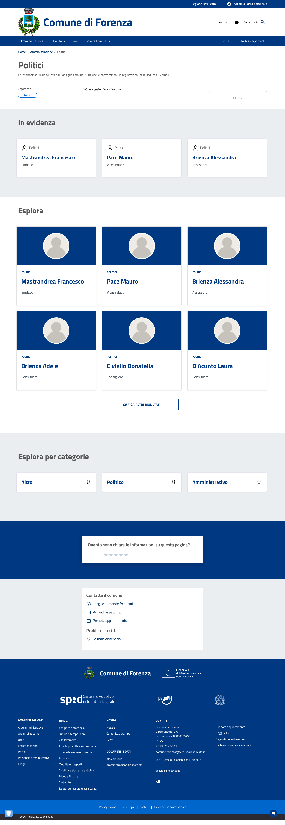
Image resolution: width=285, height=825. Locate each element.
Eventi (110, 740)
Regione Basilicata (203, 4)
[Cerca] (262, 22)
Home (22, 52)
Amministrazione (41, 52)
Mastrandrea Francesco (48, 157)
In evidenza (37, 122)
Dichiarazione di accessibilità (233, 745)
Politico (115, 482)
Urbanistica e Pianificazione (75, 752)
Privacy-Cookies (108, 807)
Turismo (64, 758)
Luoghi (22, 764)
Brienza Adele (39, 365)
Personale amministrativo (34, 758)
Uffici (21, 740)
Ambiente (65, 782)
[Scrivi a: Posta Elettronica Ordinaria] (184, 756)
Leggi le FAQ (223, 733)
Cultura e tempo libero (72, 734)
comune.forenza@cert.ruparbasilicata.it (180, 752)
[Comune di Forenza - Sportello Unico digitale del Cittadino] (29, 21)
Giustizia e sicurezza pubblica (76, 770)
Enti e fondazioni (28, 746)
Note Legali (128, 807)
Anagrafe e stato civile (72, 728)
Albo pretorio (114, 759)
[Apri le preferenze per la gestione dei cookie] (10, 814)
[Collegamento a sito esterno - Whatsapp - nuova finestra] (236, 22)
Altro (26, 482)
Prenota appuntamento (230, 727)
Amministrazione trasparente (124, 765)
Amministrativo (210, 482)
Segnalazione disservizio (231, 739)
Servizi (63, 720)
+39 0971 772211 (166, 746)
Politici (26, 272)
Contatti (162, 720)
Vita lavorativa (67, 740)
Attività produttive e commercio (78, 746)
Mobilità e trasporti (70, 764)
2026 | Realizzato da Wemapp (36, 817)
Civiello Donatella (130, 365)
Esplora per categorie (53, 456)
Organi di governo (29, 733)
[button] (247, 4)
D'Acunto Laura (212, 365)
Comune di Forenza (87, 22)
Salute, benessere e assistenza (78, 788)
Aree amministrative (30, 727)
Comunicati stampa (118, 733)
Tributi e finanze (68, 776)
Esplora (30, 210)
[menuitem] (227, 41)
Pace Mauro (120, 157)
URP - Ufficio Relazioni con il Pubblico (178, 759)
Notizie (110, 727)
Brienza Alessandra (214, 157)
